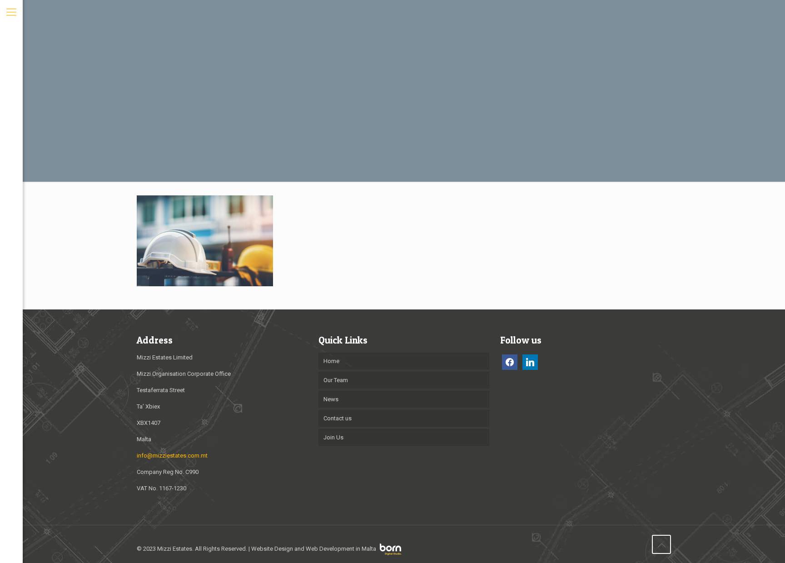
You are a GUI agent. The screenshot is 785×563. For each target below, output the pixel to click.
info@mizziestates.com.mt (172, 455)
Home (331, 361)
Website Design (272, 548)
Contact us (337, 418)
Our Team (335, 380)
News (330, 399)
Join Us (333, 437)
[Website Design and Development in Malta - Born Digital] (391, 553)
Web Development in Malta (341, 548)
